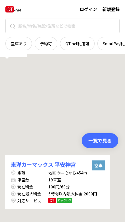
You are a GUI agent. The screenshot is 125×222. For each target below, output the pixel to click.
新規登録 (111, 9)
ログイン (88, 9)
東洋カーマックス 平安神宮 (43, 164)
